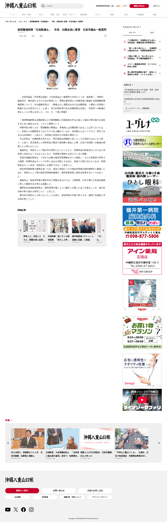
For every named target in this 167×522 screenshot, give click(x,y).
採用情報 (45, 497)
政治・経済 (26, 14)
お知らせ (127, 85)
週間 (152, 33)
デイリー (132, 33)
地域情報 (83, 14)
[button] (20, 230)
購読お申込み (139, 6)
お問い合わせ (59, 490)
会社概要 (17, 497)
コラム (97, 14)
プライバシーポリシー (100, 497)
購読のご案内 (22, 490)
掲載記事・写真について (72, 497)
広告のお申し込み (95, 490)
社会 (41, 14)
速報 (154, 14)
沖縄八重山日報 (10, 21)
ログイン (156, 6)
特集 (112, 14)
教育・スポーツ (69, 14)
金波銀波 (140, 14)
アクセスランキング (131, 27)
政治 (41, 36)
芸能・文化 (55, 14)
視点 (126, 14)
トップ (12, 14)
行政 (33, 36)
